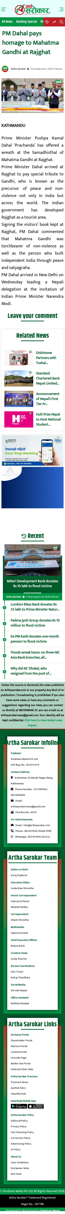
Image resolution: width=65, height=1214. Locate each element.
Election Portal (19, 1046)
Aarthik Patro (18, 1088)
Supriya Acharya (20, 901)
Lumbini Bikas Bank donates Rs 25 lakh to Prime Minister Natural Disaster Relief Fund (35, 607)
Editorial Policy (19, 1120)
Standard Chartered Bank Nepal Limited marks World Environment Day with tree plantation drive (48, 378)
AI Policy (15, 1149)
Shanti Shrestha (20, 920)
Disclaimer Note (20, 1168)
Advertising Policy (21, 1143)
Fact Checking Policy (22, 1132)
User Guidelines (20, 1162)
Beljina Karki (18, 946)
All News (7, 21)
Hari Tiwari (17, 971)
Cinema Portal (19, 1052)
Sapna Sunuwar (19, 933)
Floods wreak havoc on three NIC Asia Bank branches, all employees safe (35, 655)
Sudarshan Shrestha (22, 888)
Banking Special (26, 21)
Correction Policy (20, 1138)
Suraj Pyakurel (19, 875)
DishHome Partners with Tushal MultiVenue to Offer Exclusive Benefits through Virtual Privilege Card (48, 357)
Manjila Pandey (19, 907)
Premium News (19, 1082)
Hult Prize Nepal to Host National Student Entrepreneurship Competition (49, 419)
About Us (16, 1156)
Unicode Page (19, 1057)
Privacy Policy (18, 1126)
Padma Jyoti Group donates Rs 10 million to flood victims (35, 623)
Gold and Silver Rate (22, 1069)
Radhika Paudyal (20, 1003)
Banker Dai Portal (20, 1063)
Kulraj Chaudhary (20, 977)
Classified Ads (18, 1093)
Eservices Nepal (50, 1210)
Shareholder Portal (21, 1040)
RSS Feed (16, 1174)
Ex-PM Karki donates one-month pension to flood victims (35, 639)
